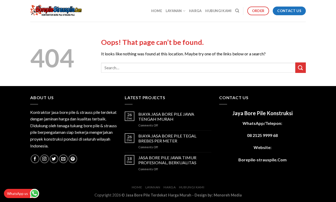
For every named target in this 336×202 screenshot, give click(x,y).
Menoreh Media (228, 195)
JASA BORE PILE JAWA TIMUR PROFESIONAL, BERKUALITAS (167, 160)
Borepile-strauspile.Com (262, 159)
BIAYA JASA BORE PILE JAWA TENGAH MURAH (166, 116)
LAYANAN (174, 11)
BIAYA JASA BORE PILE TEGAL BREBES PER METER (167, 138)
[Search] (237, 11)
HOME (156, 11)
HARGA (195, 11)
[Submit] (300, 67)
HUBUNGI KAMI (218, 11)
